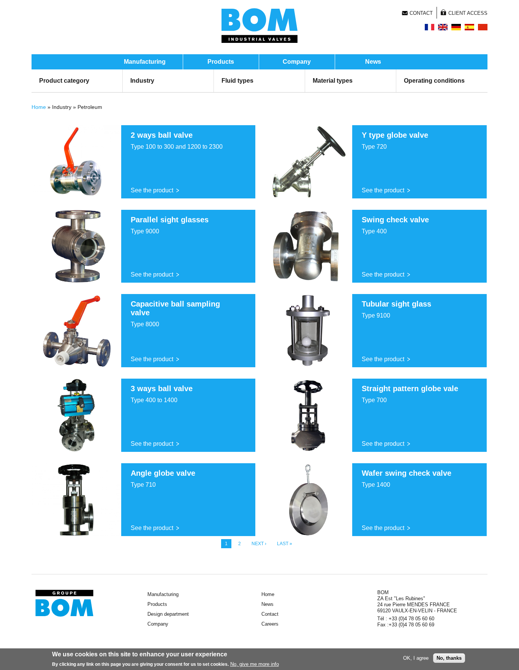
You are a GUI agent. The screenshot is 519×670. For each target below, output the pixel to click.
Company (297, 61)
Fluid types (237, 80)
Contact (421, 13)
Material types (333, 80)
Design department (168, 614)
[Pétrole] (429, 27)
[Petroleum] (443, 27)
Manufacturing (145, 61)
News (373, 61)
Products (220, 61)
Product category (64, 80)
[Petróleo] (469, 27)
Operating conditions (434, 80)
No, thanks (449, 658)
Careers (269, 624)
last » (284, 543)
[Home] (259, 25)
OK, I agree (416, 658)
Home (39, 107)
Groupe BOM (64, 603)
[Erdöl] (456, 27)
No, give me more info (254, 664)
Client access (467, 13)
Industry (142, 80)
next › (259, 543)
